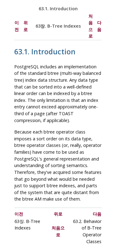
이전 (19, 214)
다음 (97, 214)
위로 (58, 214)
